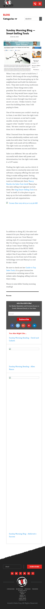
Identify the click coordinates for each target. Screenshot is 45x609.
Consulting (11, 589)
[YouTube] (16, 573)
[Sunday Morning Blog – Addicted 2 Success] (24, 378)
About (22, 593)
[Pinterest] (29, 325)
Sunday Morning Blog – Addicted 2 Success (22, 535)
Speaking (28, 589)
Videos (22, 596)
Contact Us (22, 600)
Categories (9, 19)
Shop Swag (22, 598)
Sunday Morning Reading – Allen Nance (22, 367)
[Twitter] (18, 325)
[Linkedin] (34, 325)
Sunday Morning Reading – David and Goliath (24, 339)
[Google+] (23, 325)
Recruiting (19, 589)
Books (22, 592)
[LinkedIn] (12, 573)
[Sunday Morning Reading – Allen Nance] (24, 349)
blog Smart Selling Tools (24, 190)
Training (35, 589)
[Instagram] (32, 573)
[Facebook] (12, 325)
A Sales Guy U (22, 590)
